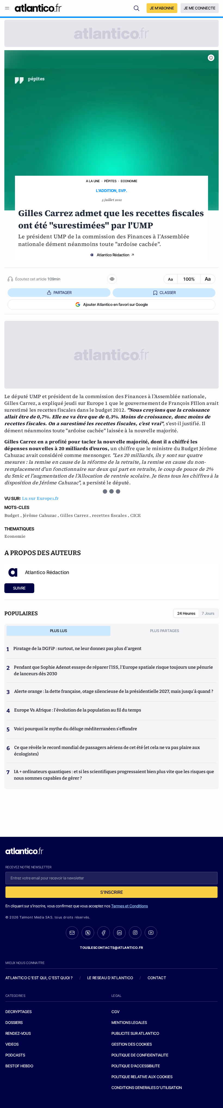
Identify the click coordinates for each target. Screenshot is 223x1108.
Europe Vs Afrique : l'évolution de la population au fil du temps (77, 710)
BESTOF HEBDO (19, 1066)
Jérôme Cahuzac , (41, 515)
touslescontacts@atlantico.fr (111, 948)
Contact (157, 977)
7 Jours (208, 613)
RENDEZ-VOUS (18, 1033)
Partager (63, 292)
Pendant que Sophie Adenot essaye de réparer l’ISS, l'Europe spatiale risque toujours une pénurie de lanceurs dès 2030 (113, 670)
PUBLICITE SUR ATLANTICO (135, 1033)
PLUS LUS (58, 630)
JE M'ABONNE (162, 8)
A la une (93, 181)
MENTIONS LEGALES (129, 1022)
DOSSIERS (14, 1022)
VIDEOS (11, 1044)
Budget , (13, 515)
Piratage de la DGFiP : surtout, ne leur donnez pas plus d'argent (77, 648)
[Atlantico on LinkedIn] (119, 932)
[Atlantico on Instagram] (135, 932)
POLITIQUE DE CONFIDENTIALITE (140, 1055)
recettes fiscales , (111, 515)
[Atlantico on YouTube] (151, 932)
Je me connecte (199, 8)
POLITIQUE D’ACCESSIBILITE (136, 1066)
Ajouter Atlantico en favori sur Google (115, 304)
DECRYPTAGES (18, 1011)
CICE (135, 515)
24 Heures (186, 613)
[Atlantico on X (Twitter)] (88, 932)
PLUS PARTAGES (164, 630)
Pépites (110, 181)
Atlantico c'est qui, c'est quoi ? (39, 977)
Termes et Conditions (129, 906)
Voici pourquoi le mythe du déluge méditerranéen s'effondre (76, 728)
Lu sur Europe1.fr (40, 498)
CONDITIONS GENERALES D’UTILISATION (147, 1087)
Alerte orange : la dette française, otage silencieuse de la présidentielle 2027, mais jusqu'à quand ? (113, 691)
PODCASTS (15, 1055)
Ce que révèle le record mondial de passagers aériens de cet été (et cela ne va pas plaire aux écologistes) (107, 751)
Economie (129, 181)
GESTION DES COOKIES (132, 1044)
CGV (115, 1011)
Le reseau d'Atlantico (110, 977)
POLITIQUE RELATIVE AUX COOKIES (142, 1076)
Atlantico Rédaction (113, 254)
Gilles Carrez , (76, 515)
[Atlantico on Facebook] (103, 932)
